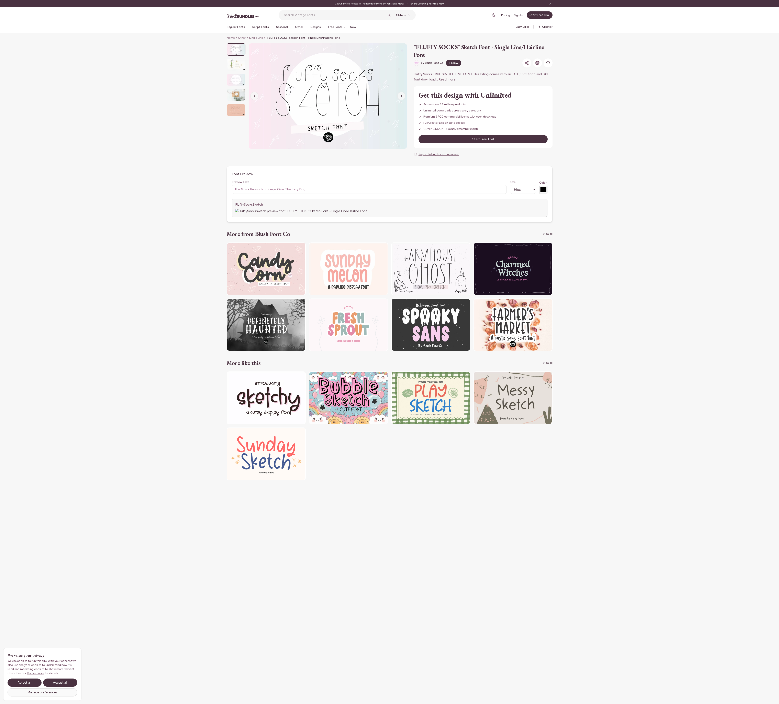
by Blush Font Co (432, 63)
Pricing (505, 15)
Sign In (518, 15)
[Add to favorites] (548, 62)
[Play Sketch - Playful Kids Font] (431, 398)
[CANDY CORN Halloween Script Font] (266, 269)
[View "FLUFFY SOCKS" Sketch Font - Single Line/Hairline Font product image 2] (236, 64)
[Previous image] (254, 96)
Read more (447, 79)
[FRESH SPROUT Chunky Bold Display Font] (348, 325)
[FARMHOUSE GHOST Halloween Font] (431, 269)
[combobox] (334, 15)
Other (242, 38)
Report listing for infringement (439, 154)
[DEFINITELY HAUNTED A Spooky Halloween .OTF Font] (266, 325)
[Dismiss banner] (550, 3)
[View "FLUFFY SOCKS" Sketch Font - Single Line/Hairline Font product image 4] (236, 95)
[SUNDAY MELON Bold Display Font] (348, 269)
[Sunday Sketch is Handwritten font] (266, 454)
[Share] (526, 62)
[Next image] (401, 96)
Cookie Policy (35, 673)
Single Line (256, 38)
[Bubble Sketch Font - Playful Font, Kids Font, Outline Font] (348, 398)
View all (548, 234)
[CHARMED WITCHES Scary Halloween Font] (513, 269)
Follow (453, 63)
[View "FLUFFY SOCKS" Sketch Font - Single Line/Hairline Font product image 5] (236, 110)
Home (231, 38)
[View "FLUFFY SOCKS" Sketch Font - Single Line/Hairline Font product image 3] (236, 80)
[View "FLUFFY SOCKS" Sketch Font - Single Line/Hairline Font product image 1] (236, 49)
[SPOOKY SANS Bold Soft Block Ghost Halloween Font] (431, 325)
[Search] (389, 15)
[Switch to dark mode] (493, 15)
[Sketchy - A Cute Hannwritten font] (266, 398)
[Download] (291, 248)
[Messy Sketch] (513, 398)
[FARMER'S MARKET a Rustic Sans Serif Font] (513, 325)
